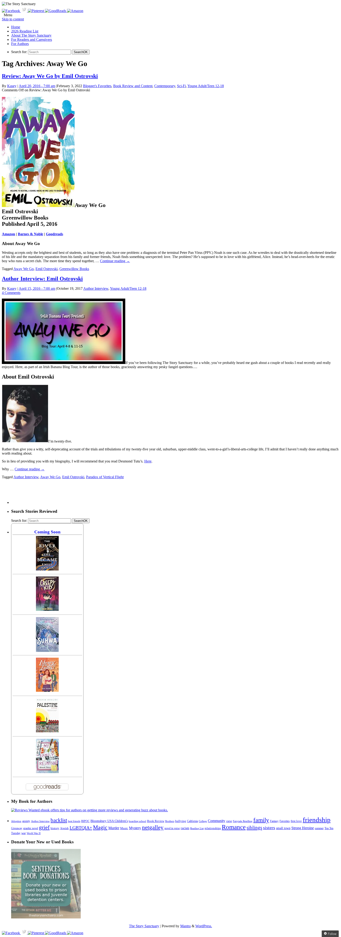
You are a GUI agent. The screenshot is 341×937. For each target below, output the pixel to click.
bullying (180, 821)
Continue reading (115, 261)
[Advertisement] (95, 493)
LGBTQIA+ (81, 827)
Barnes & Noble (30, 234)
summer (319, 828)
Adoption (16, 821)
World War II (34, 833)
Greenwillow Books (74, 269)
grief (44, 827)
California (192, 821)
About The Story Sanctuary (31, 35)
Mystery (135, 828)
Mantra (185, 926)
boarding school (137, 821)
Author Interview (95, 288)
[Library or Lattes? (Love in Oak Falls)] (47, 690)
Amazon (8, 234)
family (261, 820)
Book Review (155, 821)
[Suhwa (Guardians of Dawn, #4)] (47, 651)
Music (124, 828)
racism (185, 828)
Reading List (197, 828)
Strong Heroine (302, 828)
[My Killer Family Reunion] (47, 772)
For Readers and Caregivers (31, 39)
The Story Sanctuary (144, 926)
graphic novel (30, 828)
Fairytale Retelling (242, 821)
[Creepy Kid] (47, 610)
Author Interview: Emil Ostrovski (42, 279)
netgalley (153, 827)
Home (15, 27)
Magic (100, 827)
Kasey (11, 86)
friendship (317, 819)
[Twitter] (24, 11)
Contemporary (164, 86)
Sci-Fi (181, 86)
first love (296, 821)
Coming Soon (47, 531)
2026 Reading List (24, 31)
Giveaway (16, 828)
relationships (213, 828)
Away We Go (23, 269)
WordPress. (203, 926)
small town (283, 828)
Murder (113, 828)
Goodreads (54, 234)
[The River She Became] (47, 569)
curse (229, 821)
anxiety (26, 821)
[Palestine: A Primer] (47, 731)
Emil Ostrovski (46, 269)
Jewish (64, 828)
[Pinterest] (36, 11)
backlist (59, 820)
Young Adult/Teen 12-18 (205, 86)
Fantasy (274, 821)
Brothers (169, 821)
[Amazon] (75, 11)
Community (216, 821)
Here (147, 461)
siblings (254, 827)
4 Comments (11, 293)
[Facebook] (11, 11)
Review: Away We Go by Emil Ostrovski (50, 76)
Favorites (285, 821)
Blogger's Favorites (97, 86)
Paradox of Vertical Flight (105, 477)
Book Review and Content (132, 86)
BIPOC (85, 821)
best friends (74, 821)
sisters (269, 827)
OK (81, 52)
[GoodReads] (56, 11)
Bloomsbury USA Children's (109, 821)
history (55, 828)
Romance (234, 827)
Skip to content (13, 19)
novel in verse (172, 828)
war (23, 833)
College (203, 821)
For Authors (20, 44)
